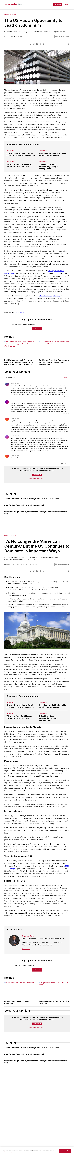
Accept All (65, 1151)
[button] (5, 4)
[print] (69, 44)
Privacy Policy (8, 1151)
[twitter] (37, 44)
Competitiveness (10, 14)
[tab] (10, 377)
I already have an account (37, 478)
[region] (37, 421)
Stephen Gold (9, 564)
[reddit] (40, 44)
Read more (66, 396)
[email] (43, 44)
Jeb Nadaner (19, 312)
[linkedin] (34, 44)
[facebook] (30, 44)
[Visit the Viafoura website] (65, 464)
